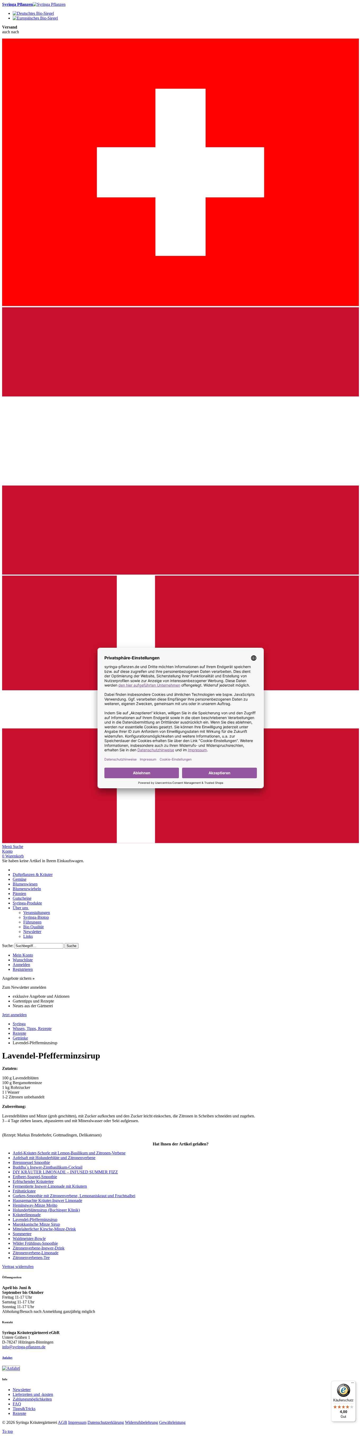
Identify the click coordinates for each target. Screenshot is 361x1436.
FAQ (17, 1404)
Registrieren (23, 969)
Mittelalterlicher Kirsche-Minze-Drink (44, 1229)
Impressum (77, 1422)
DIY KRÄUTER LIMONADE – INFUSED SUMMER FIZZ (65, 1172)
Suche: (7, 945)
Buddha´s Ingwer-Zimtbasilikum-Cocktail (47, 1167)
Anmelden (21, 964)
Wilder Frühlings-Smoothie (35, 1243)
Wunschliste (23, 960)
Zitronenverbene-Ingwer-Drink (38, 1248)
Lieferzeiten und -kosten (33, 1394)
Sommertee (22, 1234)
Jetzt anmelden (14, 1015)
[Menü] (352, 1384)
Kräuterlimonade (27, 1215)
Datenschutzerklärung (105, 1422)
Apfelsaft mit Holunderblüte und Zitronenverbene (54, 1157)
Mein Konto (23, 955)
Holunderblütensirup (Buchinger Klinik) (46, 1210)
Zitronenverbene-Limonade (35, 1253)
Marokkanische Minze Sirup (36, 1224)
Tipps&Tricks (24, 1408)
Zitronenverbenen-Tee (31, 1257)
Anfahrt (7, 1357)
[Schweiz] (180, 304)
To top (7, 1431)
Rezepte (19, 1413)
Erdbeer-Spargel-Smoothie (35, 1176)
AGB (62, 1422)
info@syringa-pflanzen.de (23, 1347)
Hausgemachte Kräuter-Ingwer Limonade (47, 1200)
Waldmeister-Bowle (29, 1238)
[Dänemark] (180, 842)
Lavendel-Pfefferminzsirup (35, 1219)
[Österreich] (180, 573)
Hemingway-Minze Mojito (35, 1205)
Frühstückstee (24, 1191)
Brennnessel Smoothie (31, 1162)
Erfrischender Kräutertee (33, 1181)
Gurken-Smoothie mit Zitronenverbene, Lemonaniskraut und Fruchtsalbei (74, 1195)
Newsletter (22, 1389)
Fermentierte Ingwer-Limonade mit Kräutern (50, 1186)
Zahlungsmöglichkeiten (32, 1399)
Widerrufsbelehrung (141, 1422)
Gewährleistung (172, 1422)
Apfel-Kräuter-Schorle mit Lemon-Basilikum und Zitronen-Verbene (69, 1153)
